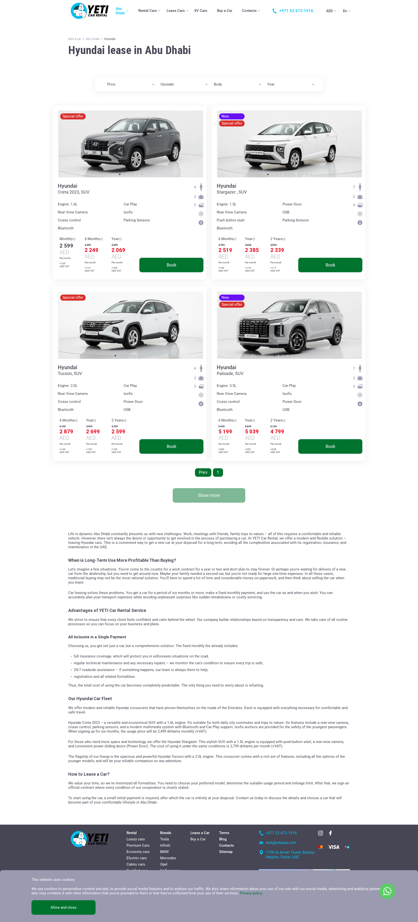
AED (329, 11)
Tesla (164, 839)
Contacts (249, 10)
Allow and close (63, 907)
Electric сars (137, 858)
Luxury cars (136, 839)
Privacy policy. (251, 893)
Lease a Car (199, 833)
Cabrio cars (136, 864)
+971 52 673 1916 (281, 833)
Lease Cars (176, 10)
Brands (165, 833)
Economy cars (138, 852)
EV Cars (200, 10)
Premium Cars (138, 845)
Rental (132, 833)
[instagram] (320, 833)
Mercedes (168, 858)
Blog (223, 839)
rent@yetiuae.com (281, 842)
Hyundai (67, 186)
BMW (164, 852)
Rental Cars (147, 10)
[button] (119, 174)
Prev (203, 472)
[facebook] (330, 833)
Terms (224, 833)
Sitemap (225, 852)
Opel (163, 864)
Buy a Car (224, 10)
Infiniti (165, 845)
